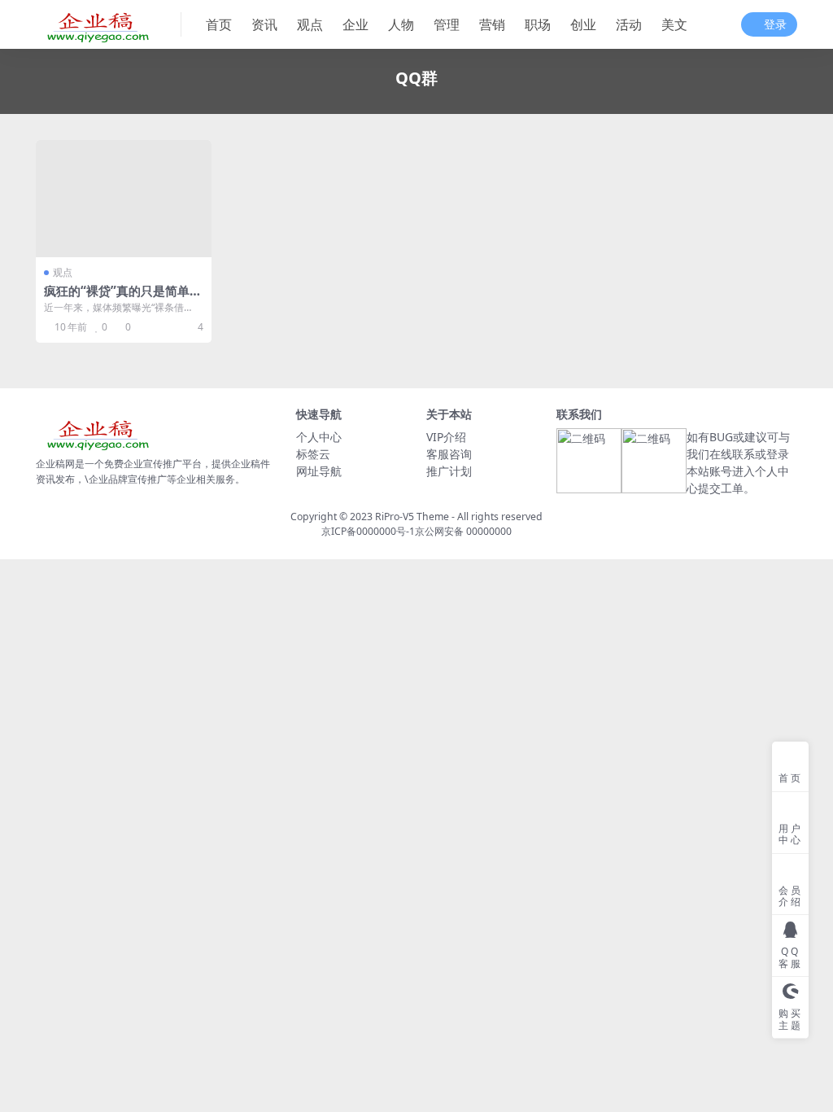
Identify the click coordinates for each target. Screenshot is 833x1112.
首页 (219, 24)
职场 (538, 24)
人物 (401, 24)
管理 (447, 24)
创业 (583, 24)
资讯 (264, 24)
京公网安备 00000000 (463, 531)
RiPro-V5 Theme (412, 516)
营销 (492, 24)
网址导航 (319, 471)
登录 (775, 25)
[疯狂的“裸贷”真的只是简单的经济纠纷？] (124, 198)
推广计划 (449, 471)
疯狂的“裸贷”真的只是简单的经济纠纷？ (123, 297)
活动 (629, 24)
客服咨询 (449, 454)
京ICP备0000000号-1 (368, 531)
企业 (355, 24)
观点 (310, 24)
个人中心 (319, 436)
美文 (674, 24)
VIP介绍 (446, 436)
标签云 (313, 454)
